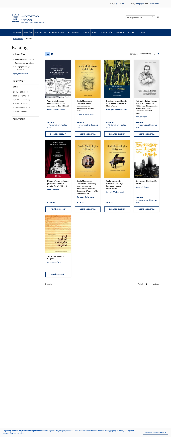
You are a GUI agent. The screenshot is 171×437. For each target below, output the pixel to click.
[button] (121, 4)
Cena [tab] (15, 87)
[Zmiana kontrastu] (117, 3)
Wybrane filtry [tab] (19, 54)
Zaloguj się (140, 4)
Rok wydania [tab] (19, 119)
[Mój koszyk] (158, 17)
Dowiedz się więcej (17, 433)
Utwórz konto (154, 4)
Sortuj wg (133, 54)
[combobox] (140, 17)
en (123, 4)
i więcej (21, 111)
